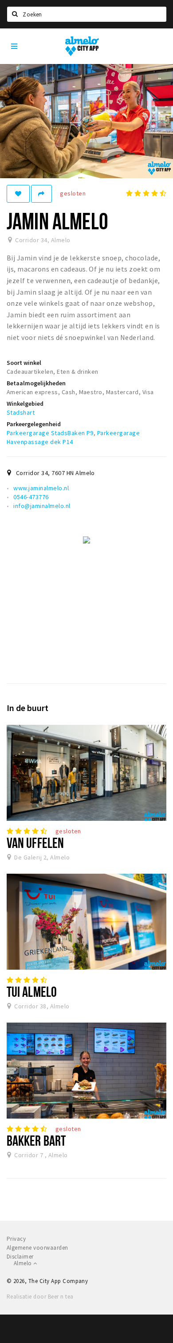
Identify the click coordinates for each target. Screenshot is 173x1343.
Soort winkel (24, 363)
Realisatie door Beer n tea (40, 1296)
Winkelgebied (25, 404)
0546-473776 (30, 497)
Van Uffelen (35, 842)
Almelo (23, 1263)
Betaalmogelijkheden (36, 383)
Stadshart (21, 412)
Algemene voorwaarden (37, 1247)
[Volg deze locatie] (18, 194)
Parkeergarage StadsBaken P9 (50, 433)
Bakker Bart (36, 1140)
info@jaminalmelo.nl (41, 506)
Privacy (16, 1239)
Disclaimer (20, 1256)
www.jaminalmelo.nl (41, 488)
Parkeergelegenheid (34, 424)
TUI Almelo (32, 991)
